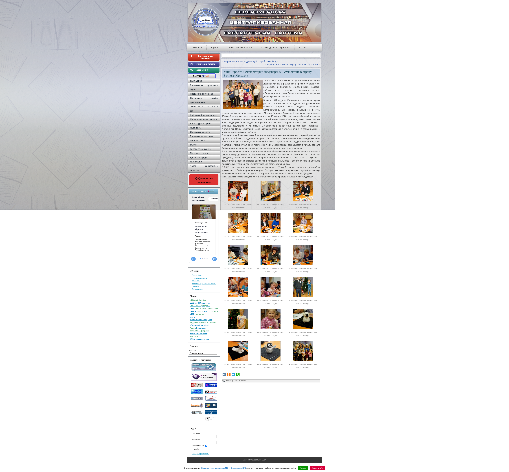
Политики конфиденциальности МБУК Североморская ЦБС (223, 468)
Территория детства (205, 64)
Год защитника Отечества (205, 57)
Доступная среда (198, 157)
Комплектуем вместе (200, 149)
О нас (302, 47)
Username (196, 433)
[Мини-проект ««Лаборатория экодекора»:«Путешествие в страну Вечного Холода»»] (238, 201)
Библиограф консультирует (203, 115)
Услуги (193, 145)
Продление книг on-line (201, 94)
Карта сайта (196, 162)
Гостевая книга (197, 140)
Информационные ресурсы (203, 119)
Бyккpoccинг (205, 69)
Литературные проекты (201, 123)
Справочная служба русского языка (204, 100)
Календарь (195, 128)
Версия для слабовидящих (205, 180)
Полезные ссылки (199, 153)
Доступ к (199, 75)
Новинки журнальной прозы (204, 283)
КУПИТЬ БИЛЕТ (199, 191)
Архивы (192, 350)
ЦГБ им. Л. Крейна (239, 381)
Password (196, 439)
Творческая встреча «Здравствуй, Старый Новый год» (251, 61)
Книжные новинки (199, 278)
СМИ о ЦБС (196, 81)
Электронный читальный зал (204, 108)
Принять (303, 468)
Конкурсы (196, 281)
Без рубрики (197, 275)
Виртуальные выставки (201, 136)
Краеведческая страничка (275, 47)
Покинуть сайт (317, 468)
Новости (197, 47)
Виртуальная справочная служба (204, 87)
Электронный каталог (240, 47)
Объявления (197, 289)
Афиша (215, 47)
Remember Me (198, 446)
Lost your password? (200, 454)
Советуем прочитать (200, 132)
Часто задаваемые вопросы (204, 168)
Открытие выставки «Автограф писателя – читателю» (292, 65)
